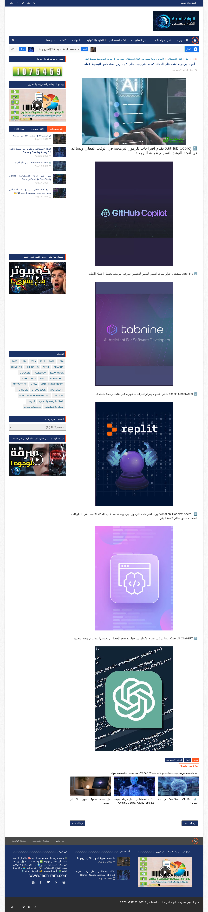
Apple (46, 367)
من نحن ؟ (59, 840)
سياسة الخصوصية (40, 840)
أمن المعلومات (138, 40)
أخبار (107, 49)
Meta (34, 384)
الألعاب (63, 40)
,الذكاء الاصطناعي (180, 70)
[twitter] (22, 3)
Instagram (57, 378)
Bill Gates (32, 367)
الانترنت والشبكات (163, 40)
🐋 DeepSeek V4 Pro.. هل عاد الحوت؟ (178, 801)
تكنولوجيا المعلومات (54, 407)
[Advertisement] (68, 19)
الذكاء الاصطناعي (117, 40)
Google (25, 372)
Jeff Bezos (29, 378)
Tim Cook (22, 390)
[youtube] (11, 3)
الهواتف (76, 40)
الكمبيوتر (183, 40)
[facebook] (17, 3)
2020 (61, 361)
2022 (42, 361)
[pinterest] (28, 3)
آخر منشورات (56, 129)
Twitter (58, 395)
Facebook (40, 372)
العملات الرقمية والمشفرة (51, 401)
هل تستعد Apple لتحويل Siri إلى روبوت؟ (81, 49)
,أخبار (191, 70)
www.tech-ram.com (48, 875)
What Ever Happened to (34, 395)
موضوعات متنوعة (32, 407)
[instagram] (34, 3)
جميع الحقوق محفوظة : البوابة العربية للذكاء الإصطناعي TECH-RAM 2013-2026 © (159, 902)
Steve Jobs (39, 390)
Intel (43, 378)
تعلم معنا (50, 40)
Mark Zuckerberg (52, 384)
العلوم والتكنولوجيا (94, 40)
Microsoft (57, 390)
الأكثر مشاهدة (37, 129)
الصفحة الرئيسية (188, 3)
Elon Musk (57, 372)
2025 (14, 361)
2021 (51, 361)
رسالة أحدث (189, 823)
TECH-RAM (19, 129)
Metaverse (19, 384)
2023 (33, 361)
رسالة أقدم (77, 823)
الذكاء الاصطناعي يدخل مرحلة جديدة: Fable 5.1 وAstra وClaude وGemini (134, 801)
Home (194, 59)
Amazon (59, 367)
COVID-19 (16, 367)
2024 (23, 361)
